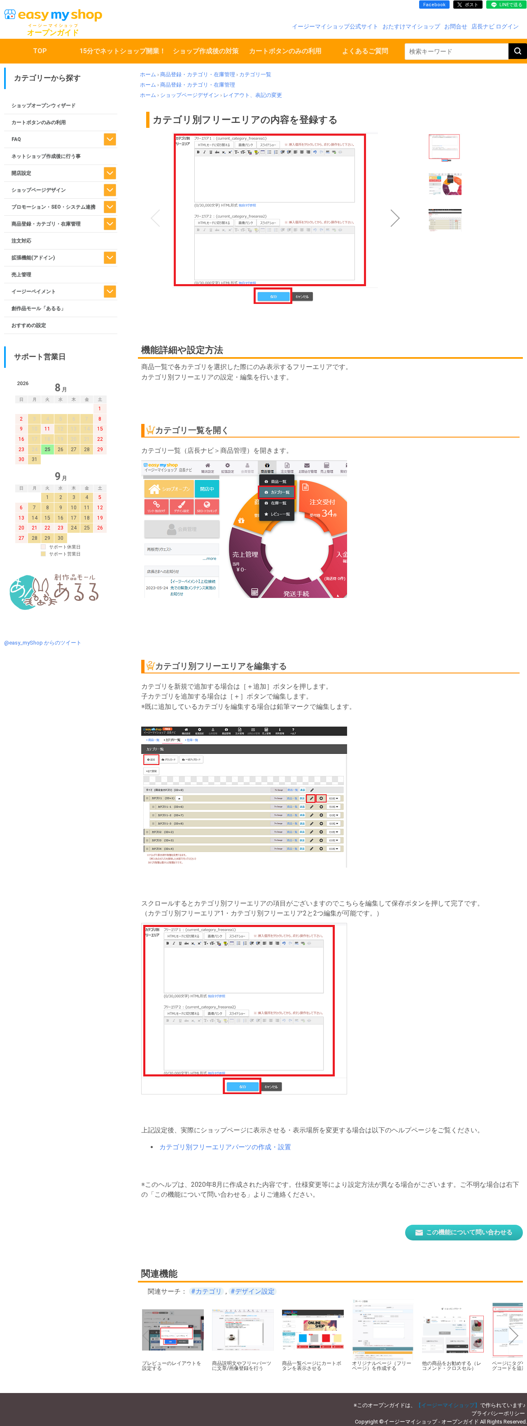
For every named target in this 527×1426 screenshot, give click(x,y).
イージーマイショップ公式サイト (335, 26)
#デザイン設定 (253, 1291)
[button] (155, 218)
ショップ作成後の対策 (206, 51)
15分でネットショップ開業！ (122, 51)
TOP (40, 51)
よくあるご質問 (365, 51)
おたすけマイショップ (411, 26)
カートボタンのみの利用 (285, 51)
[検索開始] (517, 51)
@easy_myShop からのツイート (43, 643)
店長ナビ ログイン (495, 26)
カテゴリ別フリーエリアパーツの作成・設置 (225, 1147)
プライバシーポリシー (498, 1413)
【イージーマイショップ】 (448, 1405)
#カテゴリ (206, 1291)
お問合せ (455, 26)
